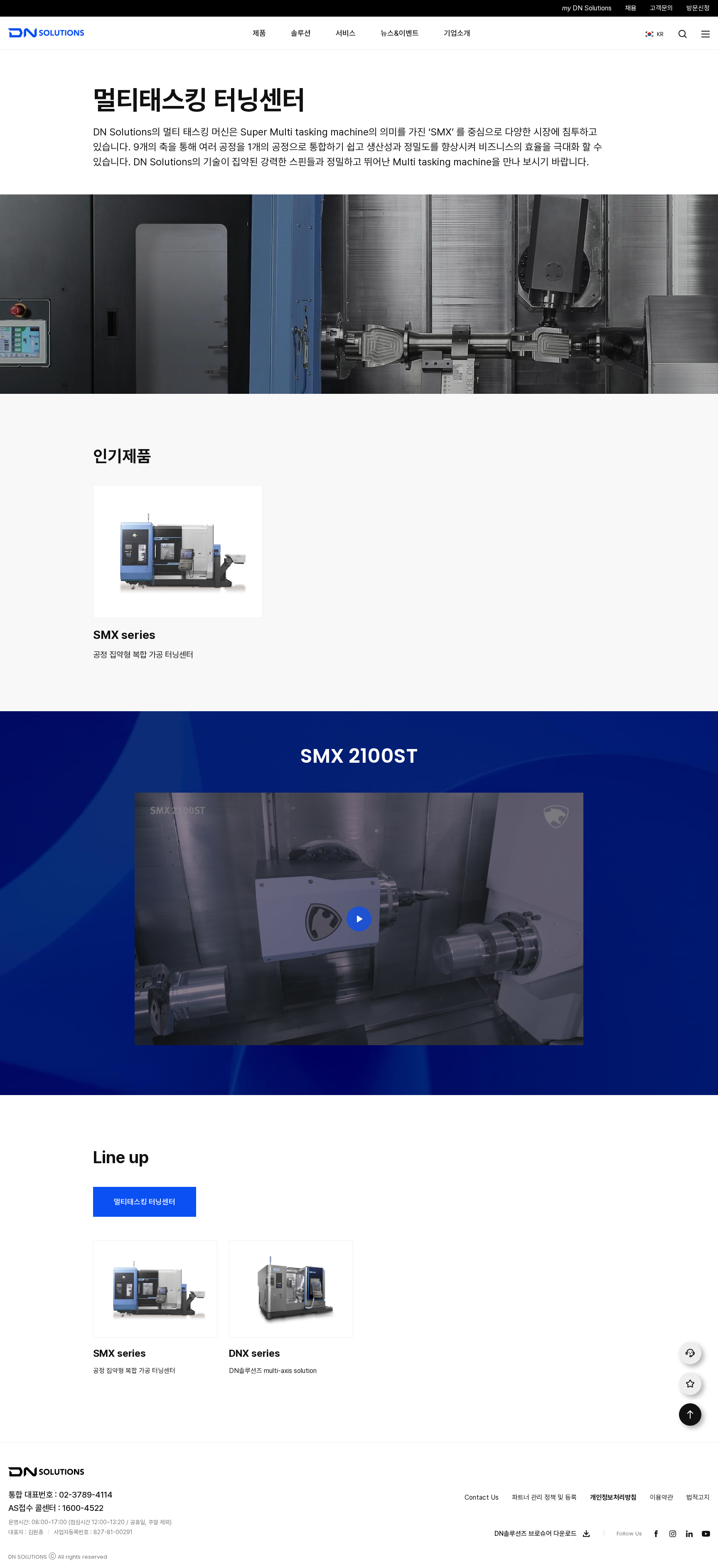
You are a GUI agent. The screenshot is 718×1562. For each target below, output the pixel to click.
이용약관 (661, 1497)
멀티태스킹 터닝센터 (144, 1201)
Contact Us (482, 1497)
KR (651, 33)
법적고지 (698, 1497)
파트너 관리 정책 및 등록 (544, 1497)
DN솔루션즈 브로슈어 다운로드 (535, 1533)
